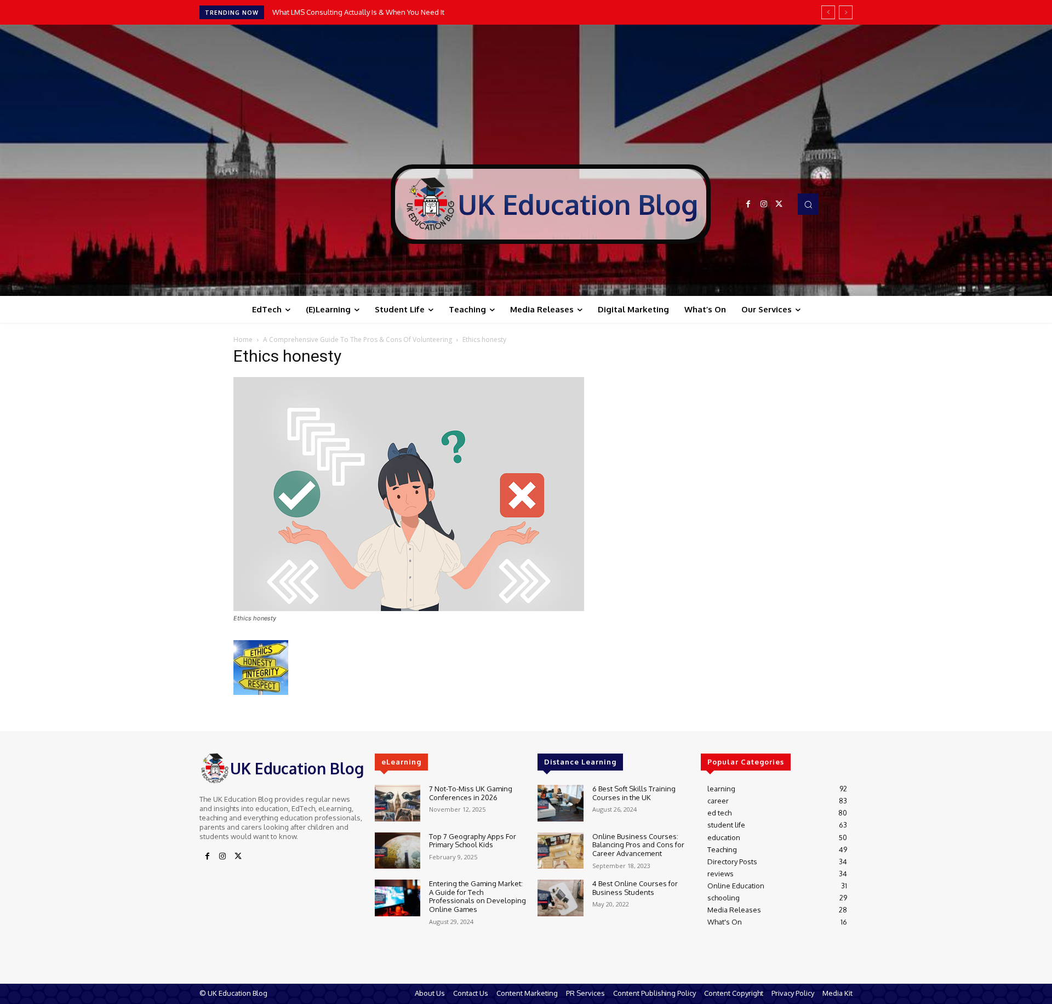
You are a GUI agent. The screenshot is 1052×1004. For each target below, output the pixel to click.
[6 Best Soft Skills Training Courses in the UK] (560, 803)
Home (243, 339)
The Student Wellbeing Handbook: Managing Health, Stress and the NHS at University (412, 12)
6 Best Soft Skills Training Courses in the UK (634, 793)
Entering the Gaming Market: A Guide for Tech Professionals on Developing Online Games (477, 896)
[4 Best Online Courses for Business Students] (560, 898)
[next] (846, 12)
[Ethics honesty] (408, 608)
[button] (808, 203)
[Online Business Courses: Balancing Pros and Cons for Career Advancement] (560, 850)
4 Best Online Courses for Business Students (635, 888)
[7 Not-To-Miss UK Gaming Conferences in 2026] (397, 803)
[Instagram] (763, 204)
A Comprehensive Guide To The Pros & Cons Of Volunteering (357, 339)
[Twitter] (779, 204)
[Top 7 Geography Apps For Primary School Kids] (397, 850)
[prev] (828, 12)
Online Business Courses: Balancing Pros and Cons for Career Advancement (638, 845)
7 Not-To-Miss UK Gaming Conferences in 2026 (470, 793)
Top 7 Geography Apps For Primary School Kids (472, 840)
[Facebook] (748, 204)
